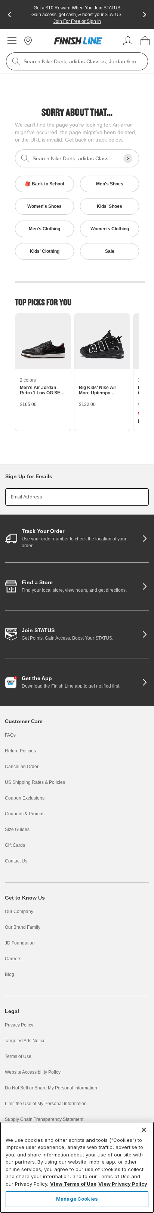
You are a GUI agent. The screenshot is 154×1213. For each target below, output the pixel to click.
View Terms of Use (73, 1184)
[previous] (9, 14)
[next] (144, 14)
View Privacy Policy (122, 1184)
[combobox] (77, 61)
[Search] (16, 61)
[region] (77, 1167)
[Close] (144, 1130)
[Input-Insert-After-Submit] (127, 158)
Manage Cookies (77, 1199)
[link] (78, 41)
